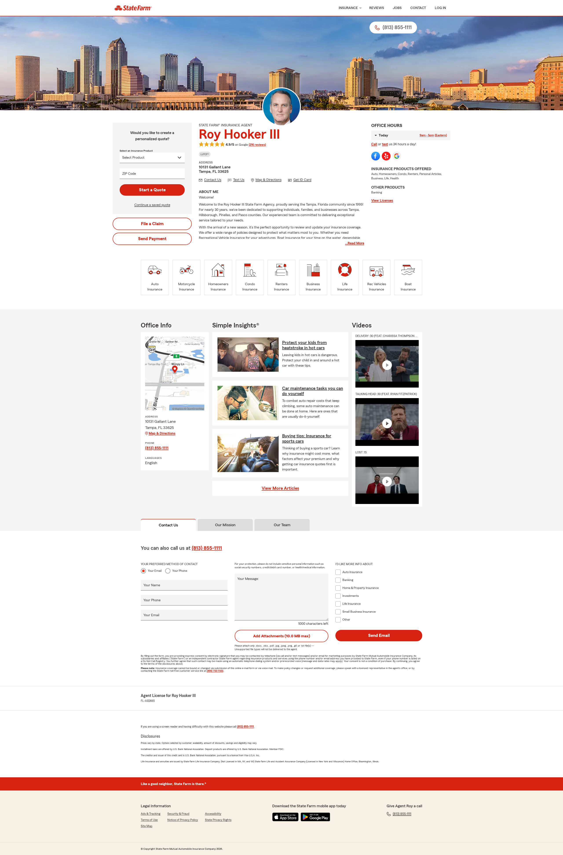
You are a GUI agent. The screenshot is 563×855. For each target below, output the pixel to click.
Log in (440, 8)
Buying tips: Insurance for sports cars (306, 438)
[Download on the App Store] (285, 817)
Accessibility (213, 813)
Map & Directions (162, 433)
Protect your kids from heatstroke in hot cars (304, 345)
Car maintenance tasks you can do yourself (312, 391)
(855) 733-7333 (215, 670)
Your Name (151, 585)
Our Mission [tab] (225, 525)
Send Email (379, 635)
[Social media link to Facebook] (375, 156)
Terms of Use (149, 820)
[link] (133, 8)
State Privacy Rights (218, 820)
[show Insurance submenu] (359, 8)
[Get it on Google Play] (315, 817)
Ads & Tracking (150, 813)
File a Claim (152, 224)
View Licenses (382, 200)
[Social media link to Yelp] (386, 156)
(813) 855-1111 (156, 448)
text (385, 144)
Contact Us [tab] (168, 525)
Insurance (348, 8)
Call (374, 144)
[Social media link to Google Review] (396, 156)
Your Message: (248, 579)
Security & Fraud (178, 813)
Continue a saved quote (152, 205)
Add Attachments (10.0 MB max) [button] (281, 636)
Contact (418, 8)
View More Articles (280, 488)
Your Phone (179, 570)
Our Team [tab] (282, 525)
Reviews (376, 8)
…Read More (354, 243)
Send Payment (152, 239)
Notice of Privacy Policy (182, 820)
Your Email (155, 570)
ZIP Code (129, 173)
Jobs (397, 8)
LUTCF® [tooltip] (205, 154)
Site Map (146, 826)
